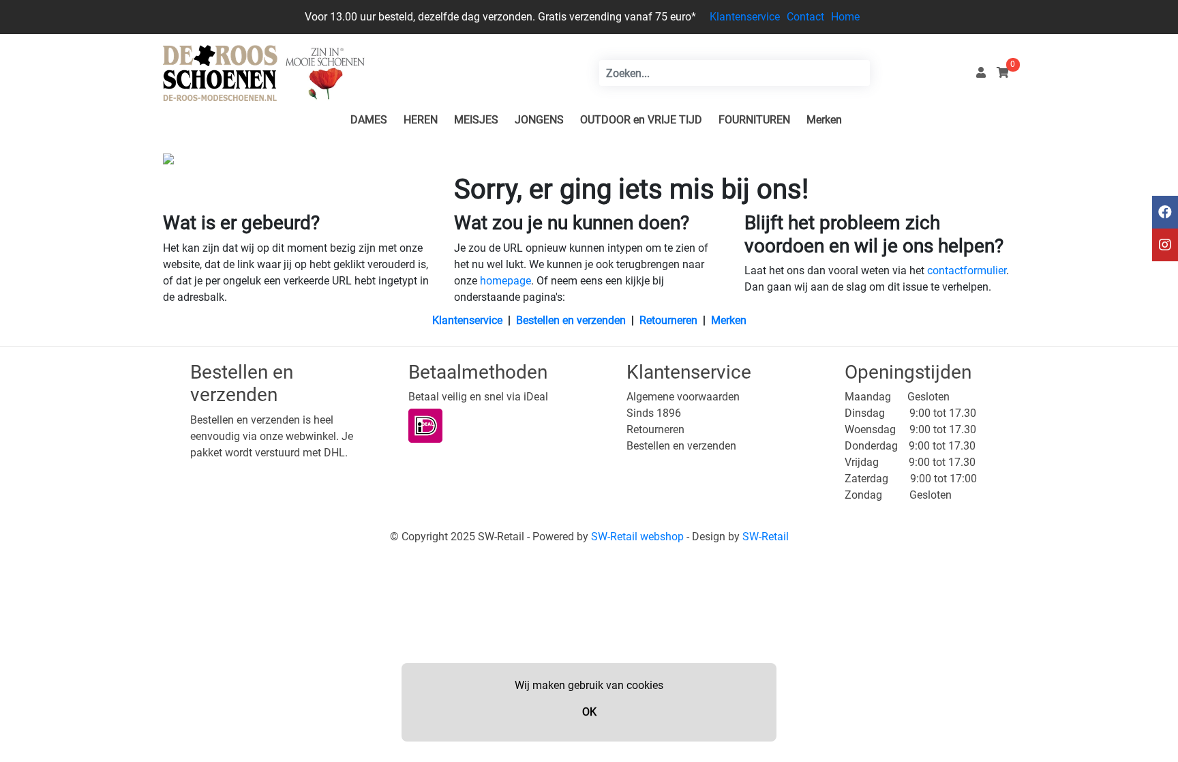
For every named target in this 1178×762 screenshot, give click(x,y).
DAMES (368, 119)
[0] (1003, 72)
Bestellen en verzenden (571, 320)
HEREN (421, 119)
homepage (505, 280)
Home (845, 16)
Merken (824, 119)
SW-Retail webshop (637, 536)
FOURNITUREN (754, 119)
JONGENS (539, 119)
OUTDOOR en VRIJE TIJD (641, 119)
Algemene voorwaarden (683, 396)
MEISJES (476, 119)
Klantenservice (745, 16)
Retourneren (668, 320)
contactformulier (966, 270)
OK (589, 711)
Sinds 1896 (653, 413)
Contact (805, 16)
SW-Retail (765, 536)
